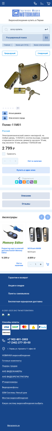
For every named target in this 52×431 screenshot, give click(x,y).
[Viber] (31, 182)
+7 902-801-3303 (17, 339)
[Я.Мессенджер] (16, 182)
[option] (26, 81)
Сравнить (11, 154)
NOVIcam (32, 252)
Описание (26, 195)
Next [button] (47, 217)
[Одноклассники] (24, 182)
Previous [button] (41, 217)
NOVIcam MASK (34, 248)
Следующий (43, 53)
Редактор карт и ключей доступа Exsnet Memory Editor (12, 250)
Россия (6, 131)
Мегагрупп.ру (13, 425)
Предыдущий (9, 53)
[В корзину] (47, 264)
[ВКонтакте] (20, 182)
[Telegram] (27, 182)
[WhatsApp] (35, 182)
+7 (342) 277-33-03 (18, 342)
